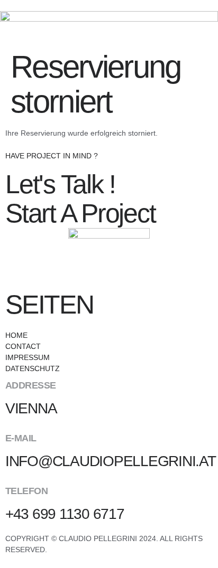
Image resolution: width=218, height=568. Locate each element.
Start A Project (80, 213)
